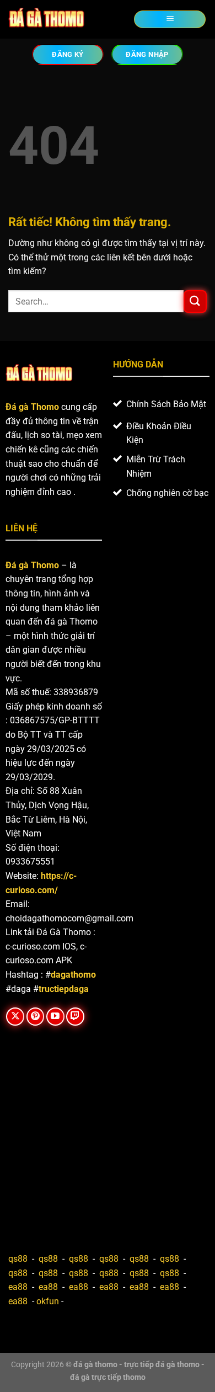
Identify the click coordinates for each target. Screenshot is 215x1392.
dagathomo (73, 974)
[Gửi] (195, 301)
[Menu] (170, 19)
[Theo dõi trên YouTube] (55, 1016)
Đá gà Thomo (32, 565)
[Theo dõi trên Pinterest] (35, 1016)
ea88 (18, 1287)
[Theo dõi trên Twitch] (75, 1016)
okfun (47, 1301)
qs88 (18, 1259)
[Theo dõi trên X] (15, 1016)
